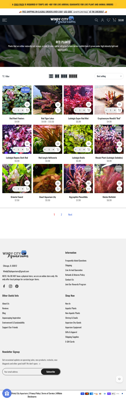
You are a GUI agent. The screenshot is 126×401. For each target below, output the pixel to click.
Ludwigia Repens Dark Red (17, 157)
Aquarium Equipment (73, 327)
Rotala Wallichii (109, 197)
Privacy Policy (35, 393)
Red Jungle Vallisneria (48, 157)
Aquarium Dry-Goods (73, 322)
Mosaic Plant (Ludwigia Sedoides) (109, 157)
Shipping (68, 265)
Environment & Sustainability (13, 322)
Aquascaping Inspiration (11, 317)
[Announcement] (63, 4)
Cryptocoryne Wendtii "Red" (109, 118)
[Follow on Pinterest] (16, 286)
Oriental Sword (17, 197)
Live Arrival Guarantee (74, 270)
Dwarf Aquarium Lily (47, 197)
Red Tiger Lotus (47, 118)
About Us (5, 303)
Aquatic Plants (70, 308)
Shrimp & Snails (71, 317)
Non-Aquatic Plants (72, 313)
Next (70, 214)
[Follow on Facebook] (4, 286)
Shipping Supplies (72, 336)
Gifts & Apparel (71, 332)
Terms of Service (48, 393)
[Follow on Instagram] (10, 286)
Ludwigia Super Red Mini (78, 118)
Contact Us (69, 279)
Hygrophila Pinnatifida (78, 197)
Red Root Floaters (17, 118)
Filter (8, 76)
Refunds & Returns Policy (75, 274)
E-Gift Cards (70, 341)
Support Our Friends (10, 327)
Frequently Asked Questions (75, 260)
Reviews (5, 308)
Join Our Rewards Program (75, 284)
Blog (4, 313)
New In (67, 303)
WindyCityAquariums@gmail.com (16, 271)
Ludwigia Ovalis (78, 157)
